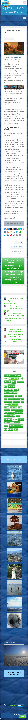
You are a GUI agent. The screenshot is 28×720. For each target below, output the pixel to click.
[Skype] (21, 229)
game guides (17, 57)
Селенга (20, 378)
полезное (11, 416)
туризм (10, 429)
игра (22, 401)
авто (14, 381)
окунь (5, 415)
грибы (16, 396)
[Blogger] (13, 229)
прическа (18, 416)
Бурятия (6, 378)
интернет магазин (13, 404)
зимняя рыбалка (16, 401)
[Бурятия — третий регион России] (6, 3)
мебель (12, 410)
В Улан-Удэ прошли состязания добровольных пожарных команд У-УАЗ (14, 339)
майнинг (20, 407)
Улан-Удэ (7, 382)
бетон (5, 386)
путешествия (8, 419)
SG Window (22, 716)
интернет (6, 404)
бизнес (11, 385)
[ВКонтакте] (5, 229)
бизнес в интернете (8, 389)
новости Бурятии (10, 412)
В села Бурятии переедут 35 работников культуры (13, 308)
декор (19, 396)
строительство (16, 425)
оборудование (19, 412)
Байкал (19, 375)
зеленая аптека (8, 401)
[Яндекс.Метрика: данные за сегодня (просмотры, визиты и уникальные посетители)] (5, 719)
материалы (7, 410)
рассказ (15, 419)
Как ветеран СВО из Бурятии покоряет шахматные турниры (14, 300)
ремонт (21, 419)
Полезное (10, 38)
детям (5, 399)
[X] (11, 229)
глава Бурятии (9, 396)
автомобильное (20, 382)
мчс (5, 412)
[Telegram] (23, 229)
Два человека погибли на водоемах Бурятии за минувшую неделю (13, 331)
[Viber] (17, 229)
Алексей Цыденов (10, 375)
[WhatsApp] (19, 229)
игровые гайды (17, 246)
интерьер (6, 407)
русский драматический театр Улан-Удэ (12, 422)
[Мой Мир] (9, 229)
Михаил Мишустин (13, 378)
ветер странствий (10, 393)
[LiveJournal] (15, 229)
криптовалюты (13, 407)
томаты (5, 429)
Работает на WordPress (15, 714)
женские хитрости (18, 399)
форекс (16, 429)
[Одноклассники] (7, 229)
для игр (20, 242)
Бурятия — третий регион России (14, 10)
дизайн (9, 399)
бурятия (16, 389)
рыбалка (6, 426)
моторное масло (19, 410)
